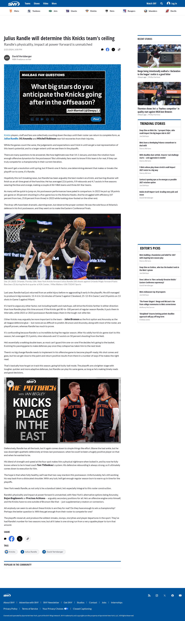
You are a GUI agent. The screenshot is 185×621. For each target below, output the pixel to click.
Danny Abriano (145, 148)
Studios (80, 602)
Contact (93, 602)
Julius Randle (11, 138)
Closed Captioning (82, 608)
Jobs (104, 602)
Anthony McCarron (146, 307)
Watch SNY (151, 3)
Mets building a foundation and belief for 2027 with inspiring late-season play (157, 256)
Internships (116, 602)
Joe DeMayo (144, 136)
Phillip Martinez (154, 77)
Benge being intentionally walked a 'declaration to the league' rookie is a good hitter (159, 72)
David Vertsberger (146, 198)
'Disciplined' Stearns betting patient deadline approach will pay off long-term (156, 315)
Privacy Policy (10, 608)
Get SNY (68, 602)
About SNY (9, 602)
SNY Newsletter (51, 602)
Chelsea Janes (144, 320)
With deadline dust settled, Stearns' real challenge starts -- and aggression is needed (158, 156)
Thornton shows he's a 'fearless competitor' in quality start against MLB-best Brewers (158, 110)
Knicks (7, 135)
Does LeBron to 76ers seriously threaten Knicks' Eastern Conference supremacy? (157, 281)
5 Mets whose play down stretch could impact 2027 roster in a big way (157, 168)
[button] (172, 3)
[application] (62, 97)
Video (45, 3)
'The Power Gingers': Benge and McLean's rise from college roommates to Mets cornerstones (157, 303)
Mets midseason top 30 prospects (152, 291)
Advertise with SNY (29, 602)
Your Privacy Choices (52, 608)
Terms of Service (30, 608)
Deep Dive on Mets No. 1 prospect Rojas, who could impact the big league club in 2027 (157, 132)
